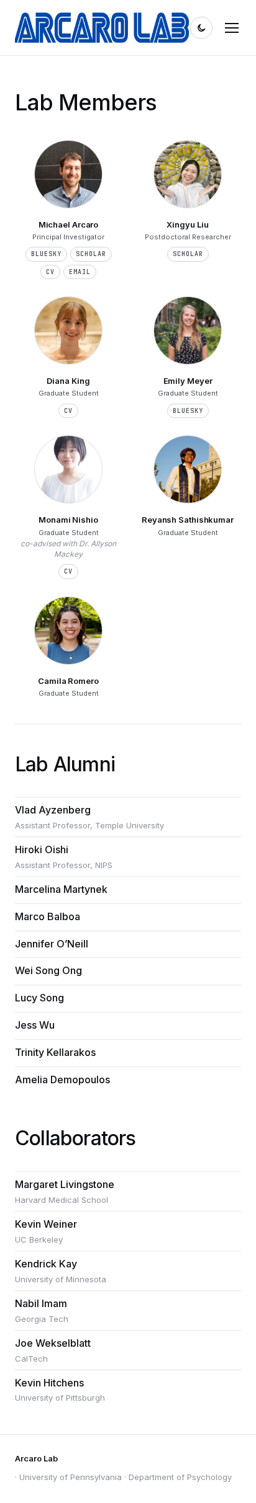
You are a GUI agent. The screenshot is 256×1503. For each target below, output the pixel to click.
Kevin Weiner (46, 1224)
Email (80, 272)
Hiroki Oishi (41, 849)
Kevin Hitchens (49, 1383)
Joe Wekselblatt (53, 1343)
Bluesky (46, 254)
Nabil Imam (41, 1303)
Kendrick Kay (46, 1263)
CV (50, 272)
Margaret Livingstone (64, 1184)
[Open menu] (231, 27)
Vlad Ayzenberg (53, 810)
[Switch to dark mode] (201, 28)
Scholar (91, 254)
